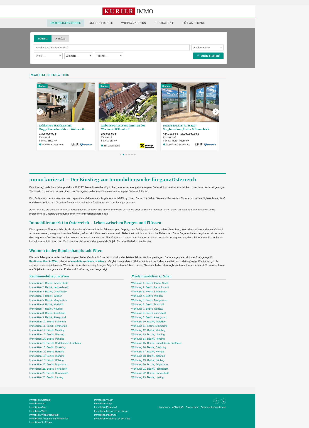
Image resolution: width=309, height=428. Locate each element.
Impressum (164, 407)
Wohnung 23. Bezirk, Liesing (147, 377)
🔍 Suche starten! (208, 55)
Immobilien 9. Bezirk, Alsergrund (47, 317)
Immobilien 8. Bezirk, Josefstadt (47, 313)
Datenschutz (192, 407)
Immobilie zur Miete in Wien (87, 261)
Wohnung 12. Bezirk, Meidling (148, 330)
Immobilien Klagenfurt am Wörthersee (48, 418)
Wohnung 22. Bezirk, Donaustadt (150, 373)
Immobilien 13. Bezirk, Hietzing (46, 334)
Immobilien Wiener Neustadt (43, 415)
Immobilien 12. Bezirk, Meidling (47, 330)
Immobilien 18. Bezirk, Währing (47, 355)
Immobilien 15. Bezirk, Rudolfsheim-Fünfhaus (55, 343)
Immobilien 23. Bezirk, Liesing (46, 377)
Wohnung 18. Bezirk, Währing (148, 355)
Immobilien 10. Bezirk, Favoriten (47, 321)
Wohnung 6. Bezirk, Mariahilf (147, 304)
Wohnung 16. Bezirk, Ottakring (148, 347)
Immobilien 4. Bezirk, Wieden (45, 295)
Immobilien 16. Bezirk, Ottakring (47, 347)
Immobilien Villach (103, 400)
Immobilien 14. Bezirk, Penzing (46, 338)
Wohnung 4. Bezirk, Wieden (147, 295)
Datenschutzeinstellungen (213, 407)
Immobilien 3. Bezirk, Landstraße (48, 291)
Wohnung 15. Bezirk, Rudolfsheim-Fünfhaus (156, 343)
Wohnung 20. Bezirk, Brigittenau (149, 364)
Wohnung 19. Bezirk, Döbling (147, 360)
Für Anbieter (193, 23)
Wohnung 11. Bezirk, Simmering (149, 325)
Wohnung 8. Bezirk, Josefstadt (148, 313)
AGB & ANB (177, 407)
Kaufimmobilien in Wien (43, 261)
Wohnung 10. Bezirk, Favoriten (148, 321)
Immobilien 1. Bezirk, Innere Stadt (48, 283)
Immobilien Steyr (103, 403)
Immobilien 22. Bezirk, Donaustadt (48, 373)
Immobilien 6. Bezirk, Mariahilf (46, 304)
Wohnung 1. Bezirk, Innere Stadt (149, 283)
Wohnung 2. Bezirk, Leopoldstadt (150, 287)
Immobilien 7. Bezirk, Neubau (46, 308)
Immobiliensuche (65, 23)
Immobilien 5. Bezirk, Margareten (48, 300)
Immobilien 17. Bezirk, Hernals (46, 351)
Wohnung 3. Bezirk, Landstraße (149, 291)
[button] (39, 111)
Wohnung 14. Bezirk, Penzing (148, 338)
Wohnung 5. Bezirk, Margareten (149, 300)
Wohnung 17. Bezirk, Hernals (147, 351)
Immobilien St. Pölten (40, 422)
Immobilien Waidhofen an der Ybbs (112, 418)
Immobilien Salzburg (39, 400)
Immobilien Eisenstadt (105, 407)
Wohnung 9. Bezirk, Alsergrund (148, 317)
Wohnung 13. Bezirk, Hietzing (148, 334)
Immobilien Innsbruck (105, 415)
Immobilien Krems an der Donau (110, 411)
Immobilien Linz (37, 403)
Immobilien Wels (37, 411)
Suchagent (164, 23)
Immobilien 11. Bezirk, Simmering (48, 325)
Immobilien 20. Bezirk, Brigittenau (48, 364)
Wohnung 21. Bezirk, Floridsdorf (149, 368)
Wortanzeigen (133, 23)
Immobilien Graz (37, 407)
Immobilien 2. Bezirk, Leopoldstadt (48, 287)
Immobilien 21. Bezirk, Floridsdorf (48, 368)
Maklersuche (101, 23)
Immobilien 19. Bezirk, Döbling (46, 360)
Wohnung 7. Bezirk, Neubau (147, 308)
